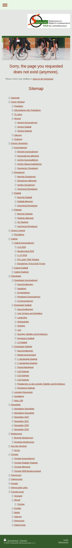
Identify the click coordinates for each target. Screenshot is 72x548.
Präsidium (18, 106)
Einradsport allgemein (27, 181)
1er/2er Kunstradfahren (27, 160)
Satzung (18, 135)
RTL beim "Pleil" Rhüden (28, 259)
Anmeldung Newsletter (24, 409)
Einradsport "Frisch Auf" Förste (31, 263)
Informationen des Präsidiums (27, 110)
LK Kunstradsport (25, 301)
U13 (19, 330)
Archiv (17, 450)
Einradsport (19, 172)
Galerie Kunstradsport (24, 243)
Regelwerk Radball (25, 338)
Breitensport (16, 434)
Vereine (17, 118)
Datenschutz (17, 479)
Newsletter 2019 (21, 429)
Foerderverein (17, 492)
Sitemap (23, 540)
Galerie (14, 239)
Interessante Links (19, 487)
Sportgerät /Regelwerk (27, 189)
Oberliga (21, 326)
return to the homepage (42, 79)
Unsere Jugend (18, 230)
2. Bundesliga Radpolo (27, 363)
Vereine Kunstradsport (27, 122)
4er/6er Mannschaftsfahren (29, 164)
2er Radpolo (22, 222)
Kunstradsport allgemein (28, 156)
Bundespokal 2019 (25, 251)
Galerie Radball (21, 268)
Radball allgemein (25, 201)
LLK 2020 (21, 247)
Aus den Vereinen (19, 446)
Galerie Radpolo (21, 272)
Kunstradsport (20, 147)
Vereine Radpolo (24, 131)
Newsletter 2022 (21, 417)
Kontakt (14, 483)
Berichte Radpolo (25, 214)
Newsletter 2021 (21, 421)
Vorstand (18, 496)
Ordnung (18, 139)
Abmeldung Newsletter (24, 413)
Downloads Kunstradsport (25, 280)
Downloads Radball (22, 305)
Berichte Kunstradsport (27, 151)
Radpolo (18, 210)
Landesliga (22, 317)
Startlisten (21, 288)
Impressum (16, 475)
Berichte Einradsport (26, 176)
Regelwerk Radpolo (26, 388)
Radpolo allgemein (25, 218)
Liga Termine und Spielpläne (29, 313)
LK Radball (22, 342)
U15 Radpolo (23, 375)
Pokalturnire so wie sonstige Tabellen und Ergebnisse (41, 384)
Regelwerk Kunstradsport (28, 297)
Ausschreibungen (25, 284)
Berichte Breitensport (23, 438)
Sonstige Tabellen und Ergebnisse (32, 334)
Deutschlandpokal (25, 367)
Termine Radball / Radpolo (26, 463)
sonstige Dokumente (23, 392)
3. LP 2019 (22, 255)
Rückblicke (19, 234)
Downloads (16, 276)
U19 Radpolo (23, 371)
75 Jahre (18, 114)
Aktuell (17, 500)
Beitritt (17, 512)
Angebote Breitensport (24, 442)
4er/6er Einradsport (26, 185)
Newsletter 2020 (21, 425)
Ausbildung (19, 396)
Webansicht (63, 542)
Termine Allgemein (22, 467)
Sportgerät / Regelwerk (27, 168)
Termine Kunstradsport (24, 458)
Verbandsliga (23, 322)
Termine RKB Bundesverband (27, 471)
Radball (17, 193)
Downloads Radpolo (23, 346)
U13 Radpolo (23, 380)
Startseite (15, 98)
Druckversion (13, 540)
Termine (14, 454)
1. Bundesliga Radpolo (27, 359)
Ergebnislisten (23, 292)
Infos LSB (18, 400)
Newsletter (16, 404)
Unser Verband (18, 102)
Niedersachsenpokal (26, 355)
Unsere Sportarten (19, 143)
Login (66, 540)
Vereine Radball (24, 127)
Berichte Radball (24, 197)
